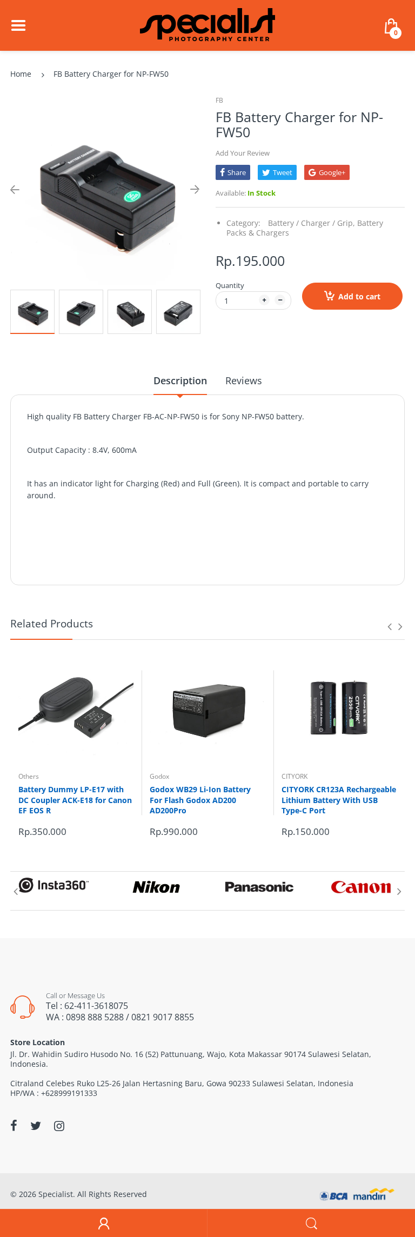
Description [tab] (180, 380)
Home (20, 74)
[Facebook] (13, 1125)
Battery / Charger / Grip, (311, 223)
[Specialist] (207, 24)
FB (219, 100)
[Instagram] (59, 1125)
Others (28, 776)
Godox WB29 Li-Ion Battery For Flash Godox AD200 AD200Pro (200, 799)
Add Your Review (243, 153)
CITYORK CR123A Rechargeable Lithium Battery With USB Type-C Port (339, 799)
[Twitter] (35, 1125)
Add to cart (359, 296)
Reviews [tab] (243, 380)
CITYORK (294, 776)
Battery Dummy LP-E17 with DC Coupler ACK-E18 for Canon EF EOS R (75, 799)
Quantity (230, 285)
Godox (159, 776)
